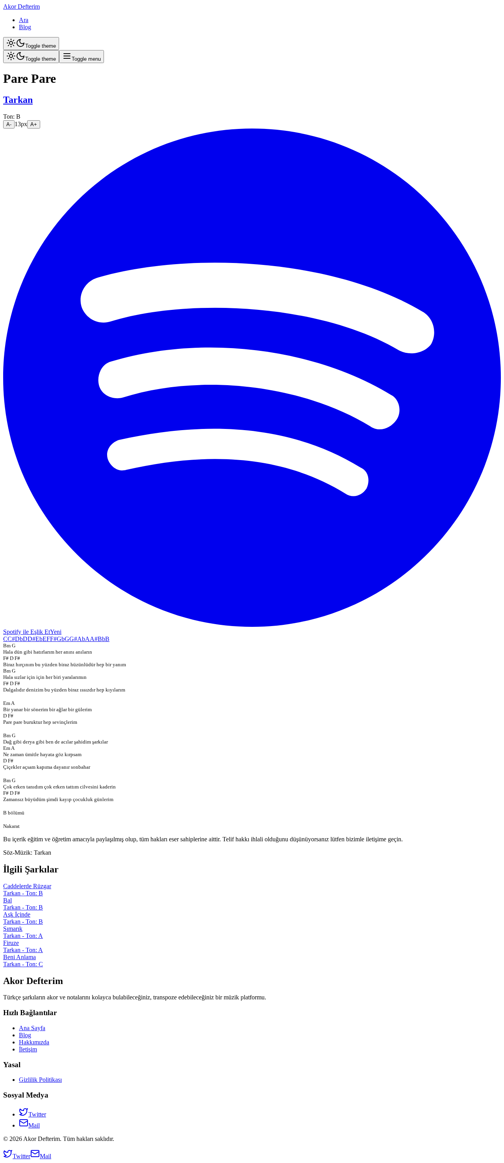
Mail (34, 1125)
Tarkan (18, 100)
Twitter (37, 1114)
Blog (25, 27)
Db (19, 639)
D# (31, 639)
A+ (33, 124)
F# (53, 639)
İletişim (28, 1049)
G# (73, 639)
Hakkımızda (34, 1042)
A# (94, 639)
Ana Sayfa (32, 1028)
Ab (81, 639)
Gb (61, 639)
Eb (39, 639)
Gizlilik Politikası (40, 1079)
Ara (23, 20)
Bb (101, 639)
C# (11, 639)
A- (8, 124)
